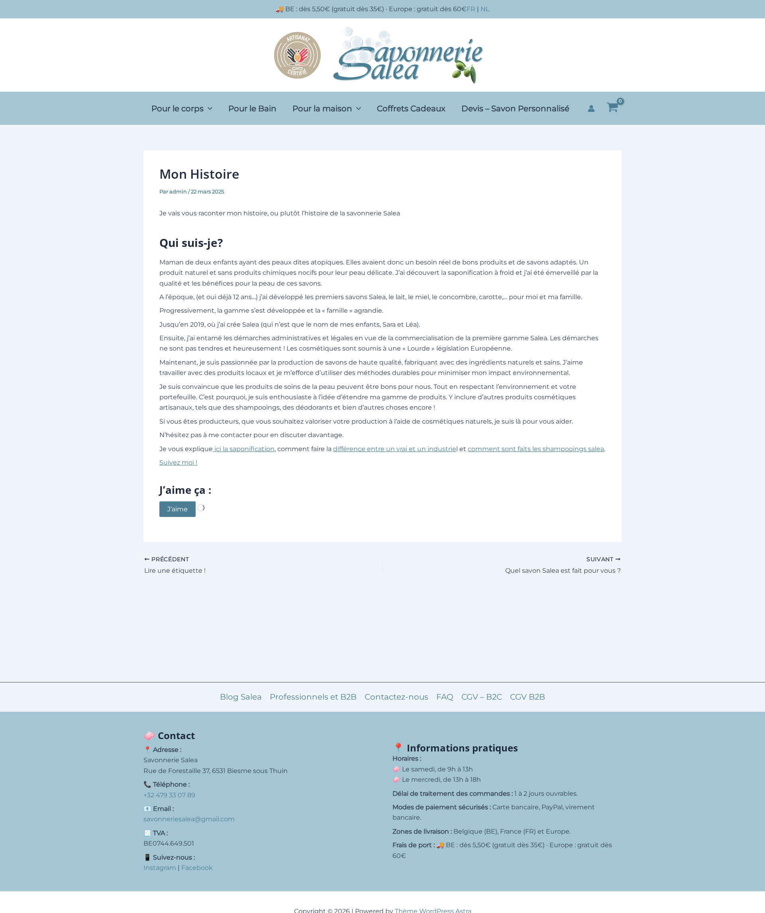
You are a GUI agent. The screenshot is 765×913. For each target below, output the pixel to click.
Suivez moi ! (178, 462)
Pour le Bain (252, 108)
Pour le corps (177, 108)
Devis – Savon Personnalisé (515, 108)
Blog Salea (241, 697)
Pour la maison (322, 108)
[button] (208, 108)
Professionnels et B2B (313, 697)
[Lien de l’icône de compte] (591, 108)
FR (471, 9)
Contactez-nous (396, 697)
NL (485, 9)
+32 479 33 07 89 (169, 795)
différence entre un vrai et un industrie (394, 449)
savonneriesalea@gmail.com (189, 819)
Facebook (197, 868)
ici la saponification (244, 449)
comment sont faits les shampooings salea (536, 449)
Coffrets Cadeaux (411, 108)
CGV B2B (527, 697)
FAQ (444, 697)
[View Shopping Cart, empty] (612, 108)
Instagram (159, 868)
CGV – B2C (481, 697)
